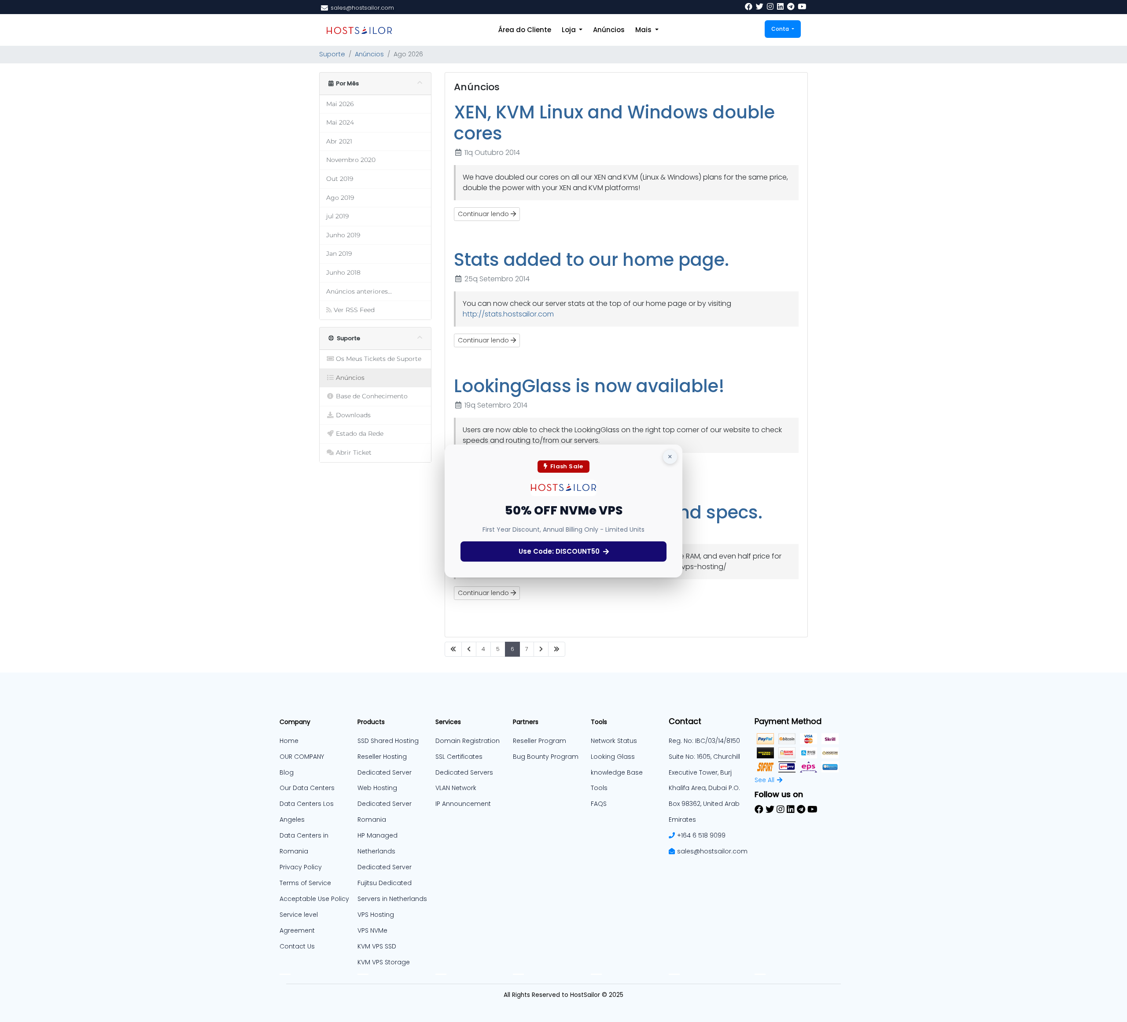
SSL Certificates (458, 756)
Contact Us (297, 946)
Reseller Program (539, 740)
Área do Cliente (524, 29)
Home (289, 740)
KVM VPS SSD (376, 946)
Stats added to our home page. (591, 259)
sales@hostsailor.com (712, 851)
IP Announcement (463, 803)
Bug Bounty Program (545, 756)
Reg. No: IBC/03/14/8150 (704, 740)
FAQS (599, 803)
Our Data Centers (307, 787)
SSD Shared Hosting (388, 740)
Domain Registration (467, 740)
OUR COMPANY (302, 756)
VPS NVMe (372, 930)
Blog (287, 772)
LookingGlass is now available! (589, 386)
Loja (570, 29)
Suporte (332, 54)
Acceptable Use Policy (314, 898)
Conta (780, 29)
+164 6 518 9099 (701, 835)
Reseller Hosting (382, 756)
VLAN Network (455, 787)
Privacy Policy (301, 867)
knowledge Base (617, 772)
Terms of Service (305, 883)
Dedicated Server (384, 867)
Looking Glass (613, 756)
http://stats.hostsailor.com (508, 314)
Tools (599, 787)
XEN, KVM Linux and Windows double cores (614, 123)
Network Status (614, 740)
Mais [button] (644, 29)
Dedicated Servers (464, 772)
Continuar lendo (484, 214)
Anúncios (609, 29)
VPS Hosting (375, 914)
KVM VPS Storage (383, 962)
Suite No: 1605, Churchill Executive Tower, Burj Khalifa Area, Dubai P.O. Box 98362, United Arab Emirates (704, 788)
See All (764, 780)
